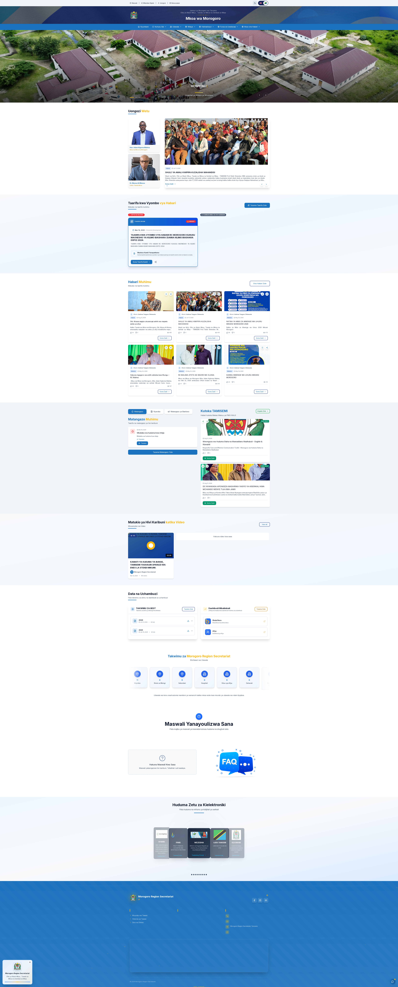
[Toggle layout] (30, 961)
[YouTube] (266, 900)
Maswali (134, 3)
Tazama (143, 443)
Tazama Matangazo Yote (163, 452)
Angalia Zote (261, 411)
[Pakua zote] (188, 621)
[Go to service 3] (196, 874)
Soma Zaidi (171, 184)
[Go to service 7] (204, 874)
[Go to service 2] (193, 874)
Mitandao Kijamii (148, 3)
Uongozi (163, 3)
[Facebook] (254, 900)
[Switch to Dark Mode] (255, 3)
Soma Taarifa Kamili (140, 262)
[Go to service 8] (206, 874)
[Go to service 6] (202, 874)
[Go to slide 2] (136, 97)
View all (264, 524)
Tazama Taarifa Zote (258, 205)
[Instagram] (260, 900)
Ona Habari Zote (259, 283)
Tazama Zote (188, 609)
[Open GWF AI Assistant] (393, 982)
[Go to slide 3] (139, 97)
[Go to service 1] (191, 874)
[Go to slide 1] (132, 97)
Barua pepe (176, 3)
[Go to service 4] (198, 874)
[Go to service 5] (200, 874)
